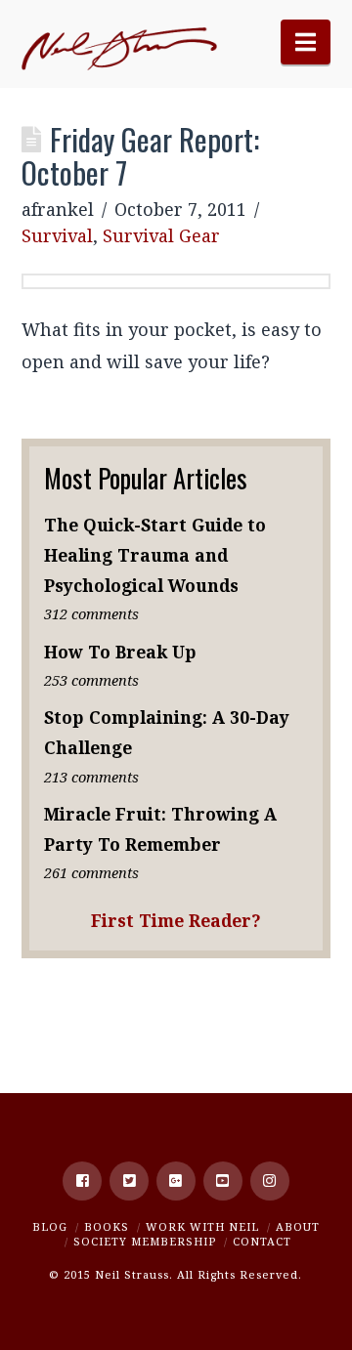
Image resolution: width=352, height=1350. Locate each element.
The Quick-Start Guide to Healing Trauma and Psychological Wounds (155, 555)
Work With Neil (202, 1226)
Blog (49, 1226)
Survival (57, 235)
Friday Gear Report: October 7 (140, 155)
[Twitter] (129, 1181)
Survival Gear (161, 235)
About (298, 1226)
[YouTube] (222, 1181)
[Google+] (176, 1181)
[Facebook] (82, 1181)
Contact (262, 1241)
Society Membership (144, 1241)
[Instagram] (269, 1181)
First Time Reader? (176, 920)
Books (106, 1226)
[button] (305, 42)
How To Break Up (120, 651)
